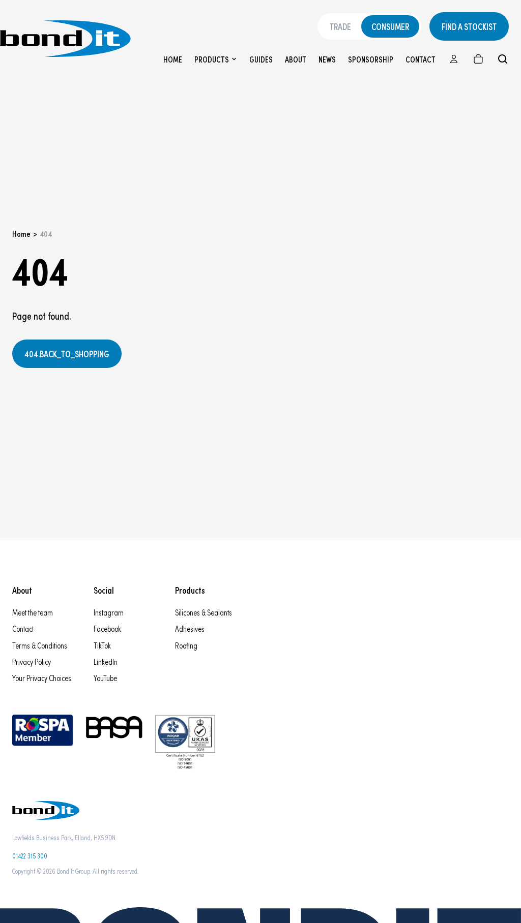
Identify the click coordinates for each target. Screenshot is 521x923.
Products (211, 59)
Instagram (109, 612)
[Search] (503, 59)
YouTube (105, 677)
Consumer (390, 26)
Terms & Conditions (39, 645)
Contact (421, 59)
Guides (261, 59)
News (327, 59)
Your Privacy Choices (41, 677)
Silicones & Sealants (203, 612)
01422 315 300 (29, 855)
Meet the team (32, 612)
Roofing (186, 645)
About (295, 59)
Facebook (107, 628)
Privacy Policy (31, 661)
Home (172, 59)
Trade (340, 26)
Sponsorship (370, 59)
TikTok (102, 645)
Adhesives (190, 628)
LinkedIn (106, 661)
